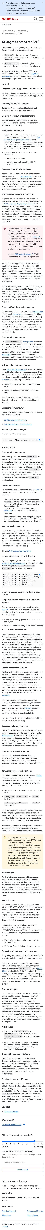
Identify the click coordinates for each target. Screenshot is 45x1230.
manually (28, 708)
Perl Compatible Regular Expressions (18, 204)
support (5, 610)
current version (22, 11)
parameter (6, 695)
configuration (28, 342)
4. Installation (21, 31)
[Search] (35, 19)
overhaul (36, 490)
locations (36, 236)
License (5, 1226)
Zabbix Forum (32, 1215)
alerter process (7, 735)
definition (8, 510)
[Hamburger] (41, 19)
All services (6, 1215)
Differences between (23, 254)
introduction (38, 311)
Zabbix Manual (7, 31)
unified (39, 775)
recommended (26, 176)
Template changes (11, 1111)
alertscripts (17, 314)
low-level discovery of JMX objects (18, 424)
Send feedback (22, 1170)
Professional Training (35, 1211)
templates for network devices (13, 563)
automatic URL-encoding (16, 369)
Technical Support (9, 1211)
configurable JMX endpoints (15, 420)
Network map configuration (20, 551)
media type (6, 354)
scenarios (5, 379)
